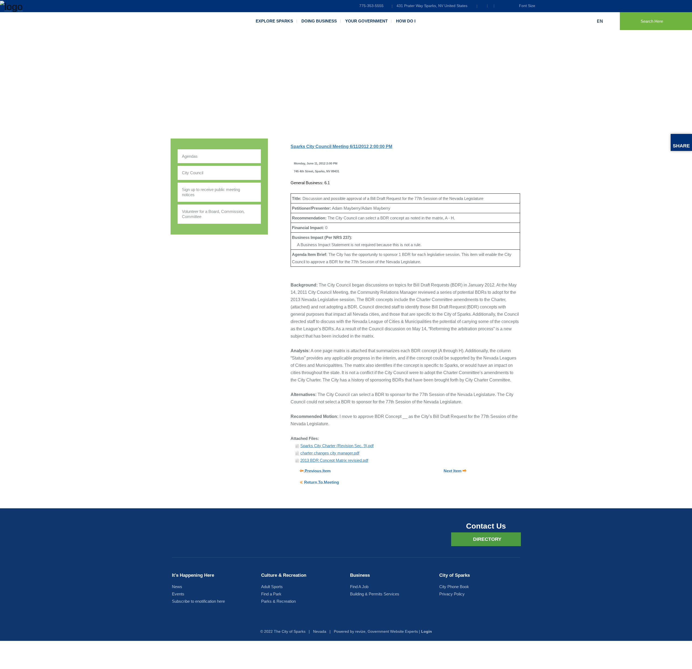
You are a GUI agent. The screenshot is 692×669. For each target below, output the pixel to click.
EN (600, 21)
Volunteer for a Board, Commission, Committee (213, 214)
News (177, 586)
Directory (487, 539)
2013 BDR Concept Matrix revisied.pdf (334, 460)
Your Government (366, 21)
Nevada (319, 631)
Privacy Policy (452, 594)
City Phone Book (454, 586)
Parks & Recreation (278, 601)
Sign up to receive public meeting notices (211, 192)
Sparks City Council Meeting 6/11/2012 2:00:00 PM (341, 146)
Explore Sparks (274, 21)
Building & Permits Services (374, 594)
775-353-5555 (371, 6)
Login (426, 631)
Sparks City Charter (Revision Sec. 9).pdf (337, 445)
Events (178, 594)
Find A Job (359, 586)
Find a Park (271, 594)
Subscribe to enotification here (198, 601)
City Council (192, 172)
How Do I (405, 21)
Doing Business (319, 21)
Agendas (190, 156)
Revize (360, 631)
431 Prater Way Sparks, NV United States (432, 6)
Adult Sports (272, 586)
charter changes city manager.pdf (329, 453)
